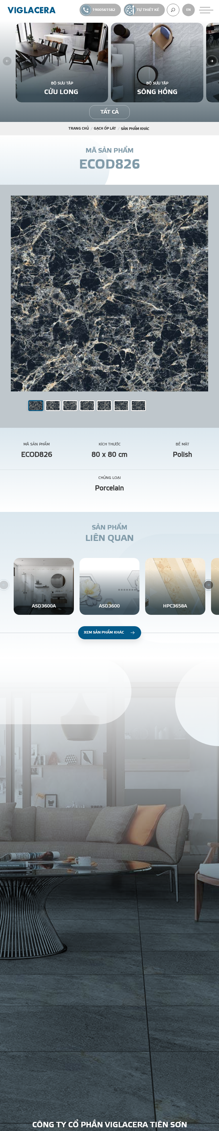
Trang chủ (78, 128)
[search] (173, 10)
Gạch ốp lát (105, 128)
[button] (53, 405)
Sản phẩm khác (135, 129)
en (188, 10)
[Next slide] (212, 61)
